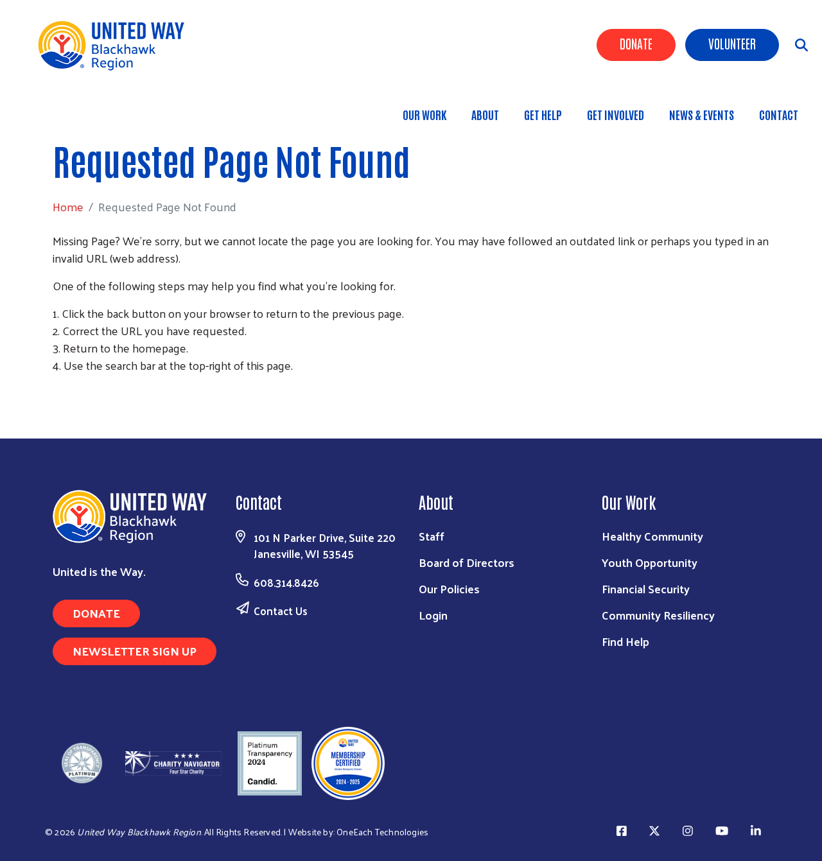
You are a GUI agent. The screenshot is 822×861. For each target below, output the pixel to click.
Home (76, 108)
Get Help (543, 114)
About (485, 114)
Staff (431, 536)
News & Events (701, 114)
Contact (778, 114)
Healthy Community (652, 536)
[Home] (115, 45)
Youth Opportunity (649, 562)
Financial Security (646, 588)
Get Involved (615, 114)
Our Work (424, 114)
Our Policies (449, 588)
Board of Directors (466, 562)
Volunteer (732, 43)
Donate (636, 43)
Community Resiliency (658, 615)
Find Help (625, 641)
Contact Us (281, 610)
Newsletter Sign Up (135, 650)
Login (433, 615)
